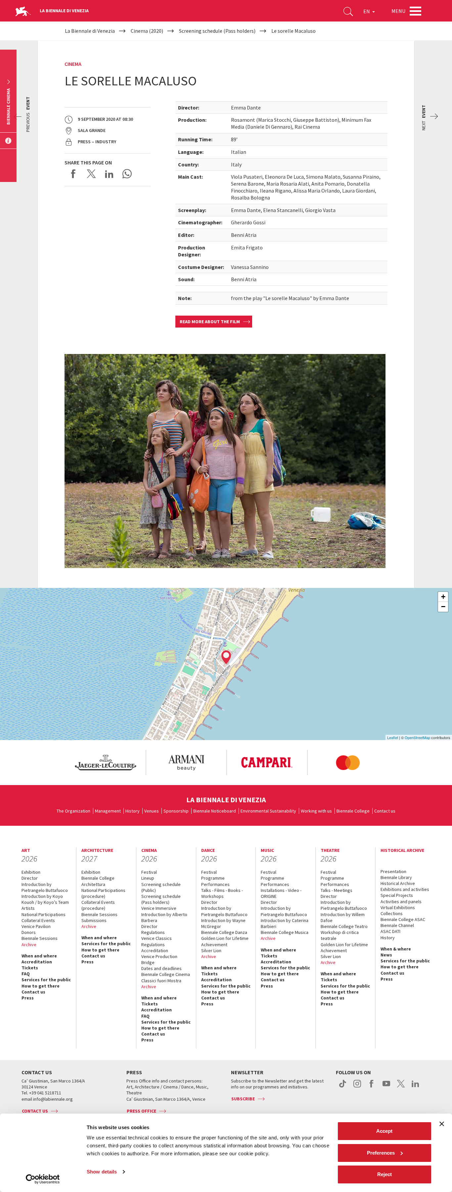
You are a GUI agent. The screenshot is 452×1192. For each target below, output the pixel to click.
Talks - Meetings (336, 890)
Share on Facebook (73, 173)
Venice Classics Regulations (156, 941)
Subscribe (243, 1099)
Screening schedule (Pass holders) (161, 899)
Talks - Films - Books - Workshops (222, 893)
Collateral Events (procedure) (98, 905)
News (386, 955)
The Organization (73, 811)
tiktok (342, 1087)
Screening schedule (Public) (161, 887)
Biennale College (353, 811)
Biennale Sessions (40, 938)
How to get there (41, 986)
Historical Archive (398, 883)
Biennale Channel (397, 925)
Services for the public (46, 980)
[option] (105, 762)
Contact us (384, 811)
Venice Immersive (158, 908)
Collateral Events (38, 920)
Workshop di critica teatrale (340, 935)
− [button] (443, 606)
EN (367, 11)
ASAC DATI (390, 931)
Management (108, 811)
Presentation (393, 871)
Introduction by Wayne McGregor (223, 923)
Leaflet (392, 737)
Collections (392, 913)
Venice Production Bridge (159, 959)
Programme (213, 878)
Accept (384, 1131)
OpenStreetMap (417, 737)
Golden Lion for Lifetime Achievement (225, 941)
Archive (29, 945)
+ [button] (443, 597)
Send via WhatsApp (127, 173)
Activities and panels (401, 902)
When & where (396, 949)
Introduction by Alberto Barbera (164, 917)
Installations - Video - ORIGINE (281, 893)
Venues (151, 811)
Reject (384, 1174)
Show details (102, 1171)
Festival (149, 872)
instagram (357, 1087)
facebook (372, 1087)
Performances (215, 884)
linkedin (415, 1087)
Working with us (316, 811)
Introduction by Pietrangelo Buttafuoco (45, 887)
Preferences (381, 1153)
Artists (28, 908)
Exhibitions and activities (405, 889)
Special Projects (397, 895)
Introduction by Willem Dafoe (343, 917)
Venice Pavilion (36, 926)
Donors (29, 932)
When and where (39, 956)
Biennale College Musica (284, 932)
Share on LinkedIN (109, 173)
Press (28, 998)
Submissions (94, 920)
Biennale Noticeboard (214, 811)
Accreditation (37, 962)
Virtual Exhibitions (398, 907)
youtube (386, 1087)
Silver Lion (211, 950)
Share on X (91, 173)
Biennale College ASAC (403, 919)
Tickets (30, 968)
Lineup (147, 878)
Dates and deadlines (161, 968)
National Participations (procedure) (103, 893)
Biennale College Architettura (97, 881)
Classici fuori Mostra (161, 981)
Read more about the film (210, 322)
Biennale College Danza (224, 932)
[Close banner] (441, 1124)
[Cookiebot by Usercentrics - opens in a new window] (43, 1179)
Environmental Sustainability (268, 811)
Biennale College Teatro (344, 926)
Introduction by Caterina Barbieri (284, 923)
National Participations (44, 914)
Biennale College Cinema (165, 974)
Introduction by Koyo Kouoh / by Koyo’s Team (45, 899)
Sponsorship (176, 811)
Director (30, 878)
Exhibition (31, 872)
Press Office (141, 1111)
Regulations (153, 932)
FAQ (26, 974)
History (132, 811)
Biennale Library (396, 877)
